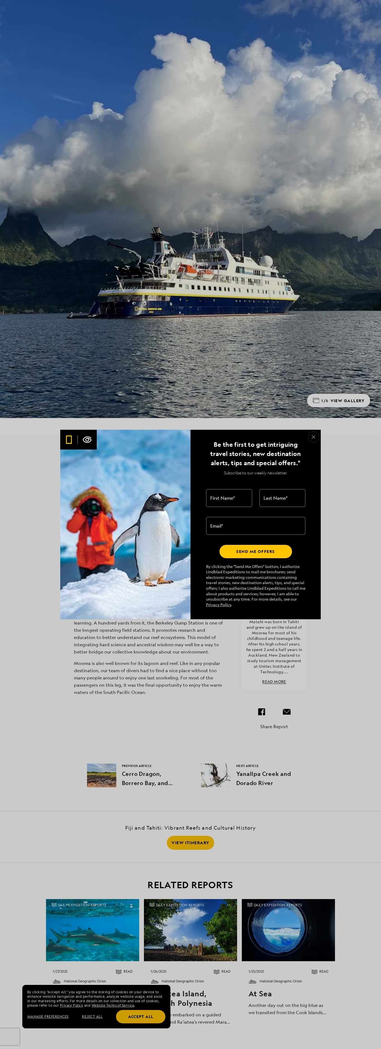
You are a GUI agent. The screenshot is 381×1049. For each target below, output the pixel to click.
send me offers (255, 551)
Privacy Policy (218, 604)
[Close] (313, 437)
